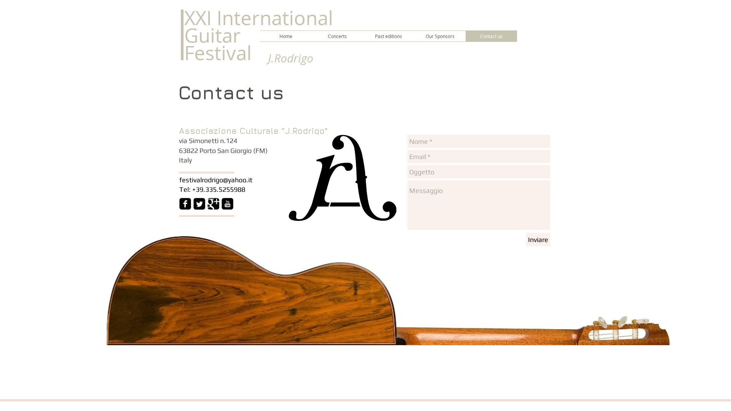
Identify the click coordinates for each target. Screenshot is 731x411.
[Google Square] (213, 204)
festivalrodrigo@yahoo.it (215, 180)
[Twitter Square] (199, 204)
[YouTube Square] (227, 204)
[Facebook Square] (185, 204)
